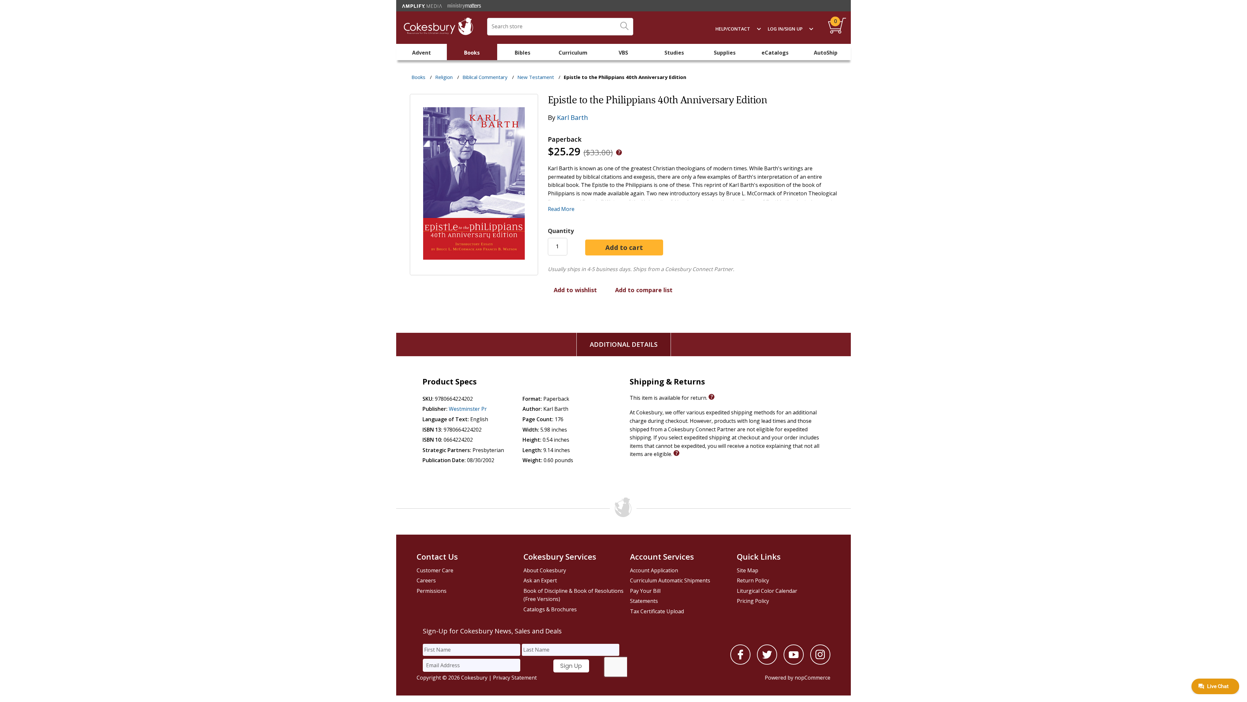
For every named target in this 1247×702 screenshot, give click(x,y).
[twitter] (767, 662)
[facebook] (740, 662)
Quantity (561, 231)
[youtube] (794, 662)
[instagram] (820, 662)
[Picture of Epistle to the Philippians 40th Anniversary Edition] (474, 270)
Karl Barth (572, 117)
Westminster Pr (468, 408)
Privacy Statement (515, 677)
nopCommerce (812, 677)
